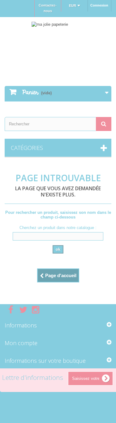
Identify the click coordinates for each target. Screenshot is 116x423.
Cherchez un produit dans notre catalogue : (58, 227)
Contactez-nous (48, 8)
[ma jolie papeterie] (58, 46)
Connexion (99, 5)
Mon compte (21, 343)
